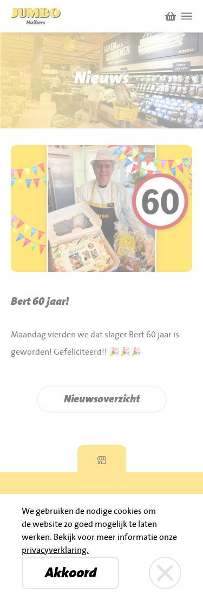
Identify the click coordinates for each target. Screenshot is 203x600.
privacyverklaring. (55, 550)
